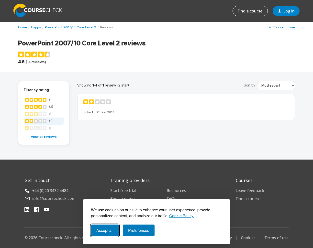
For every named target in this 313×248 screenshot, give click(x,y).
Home (22, 27)
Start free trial (123, 190)
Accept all (104, 230)
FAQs (171, 198)
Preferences (138, 230)
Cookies (248, 237)
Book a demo (122, 198)
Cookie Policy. (181, 215)
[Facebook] (36, 210)
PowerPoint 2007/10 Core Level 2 (70, 27)
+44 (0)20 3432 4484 (50, 190)
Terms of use (277, 237)
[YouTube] (46, 210)
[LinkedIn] (26, 210)
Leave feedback (250, 190)
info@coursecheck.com (54, 198)
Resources (176, 190)
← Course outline (281, 27)
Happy (36, 27)
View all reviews (44, 137)
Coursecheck (40, 10)
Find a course (250, 11)
